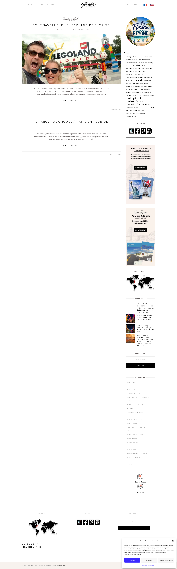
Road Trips (132, 438)
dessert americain (144, 60)
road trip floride (134, 101)
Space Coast (132, 442)
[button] (173, 541)
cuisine (128, 60)
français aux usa (132, 83)
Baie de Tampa (133, 386)
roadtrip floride (134, 98)
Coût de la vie (133, 401)
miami (145, 86)
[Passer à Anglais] (152, 5)
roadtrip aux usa (148, 92)
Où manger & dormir (136, 431)
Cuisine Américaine (136, 404)
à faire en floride (131, 116)
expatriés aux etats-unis (145, 77)
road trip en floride (134, 95)
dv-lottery (129, 66)
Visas (129, 464)
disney (150, 63)
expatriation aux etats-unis (139, 68)
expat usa (129, 80)
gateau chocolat (144, 83)
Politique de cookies (148, 565)
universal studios (143, 108)
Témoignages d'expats (137, 453)
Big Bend (131, 389)
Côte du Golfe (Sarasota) (138, 397)
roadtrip (128, 92)
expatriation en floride (134, 74)
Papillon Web (61, 566)
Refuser (149, 560)
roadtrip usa (147, 104)
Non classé (132, 423)
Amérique (129, 57)
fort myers (147, 81)
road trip (147, 89)
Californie (136, 57)
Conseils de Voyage (136, 393)
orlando (129, 89)
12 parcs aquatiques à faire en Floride (71, 121)
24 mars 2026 (116, 110)
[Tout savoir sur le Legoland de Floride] (71, 59)
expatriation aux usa (135, 71)
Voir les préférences (166, 560)
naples (150, 86)
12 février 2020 (115, 155)
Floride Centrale (62, 29)
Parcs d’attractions (80, 29)
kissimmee (139, 86)
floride (139, 80)
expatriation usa (131, 77)
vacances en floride (135, 110)
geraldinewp (28, 110)
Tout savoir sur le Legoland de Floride (71, 25)
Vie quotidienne (134, 457)
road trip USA (133, 104)
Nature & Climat (134, 419)
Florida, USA (70, 19)
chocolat (142, 57)
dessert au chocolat (131, 62)
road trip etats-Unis (149, 95)
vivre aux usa (130, 114)
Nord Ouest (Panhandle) (138, 427)
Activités (131, 382)
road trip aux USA (137, 92)
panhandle (138, 89)
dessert (134, 60)
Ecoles (130, 408)
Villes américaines (136, 461)
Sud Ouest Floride (135, 449)
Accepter (132, 560)
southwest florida (132, 108)
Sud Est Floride (134, 446)
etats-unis (139, 65)
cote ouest (148, 57)
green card (130, 86)
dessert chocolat (142, 62)
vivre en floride (140, 113)
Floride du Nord (134, 416)
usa (151, 107)
